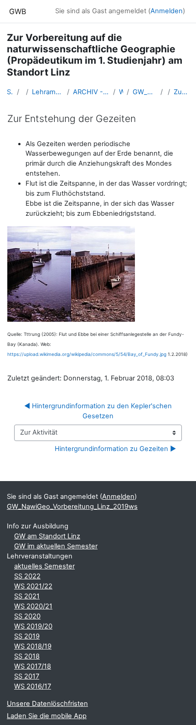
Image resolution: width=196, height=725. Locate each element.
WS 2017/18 (32, 666)
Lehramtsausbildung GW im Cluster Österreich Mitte (47, 92)
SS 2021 (27, 596)
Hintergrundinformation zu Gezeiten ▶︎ (115, 449)
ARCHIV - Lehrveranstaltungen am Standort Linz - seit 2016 (91, 92)
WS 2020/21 (33, 606)
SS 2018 (27, 656)
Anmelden (166, 11)
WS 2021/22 (33, 586)
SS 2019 (27, 636)
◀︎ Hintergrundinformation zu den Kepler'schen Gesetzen (99, 411)
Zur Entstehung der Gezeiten (181, 92)
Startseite (10, 92)
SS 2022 (27, 576)
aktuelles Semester (44, 566)
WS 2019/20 (33, 626)
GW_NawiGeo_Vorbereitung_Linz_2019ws (145, 92)
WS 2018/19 (33, 646)
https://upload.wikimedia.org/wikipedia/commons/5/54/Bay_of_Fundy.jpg (86, 354)
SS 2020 (27, 616)
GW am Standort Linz (47, 536)
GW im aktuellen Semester (56, 546)
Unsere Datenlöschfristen (47, 704)
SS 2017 (26, 676)
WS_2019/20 (121, 92)
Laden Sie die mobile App (47, 716)
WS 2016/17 (32, 686)
